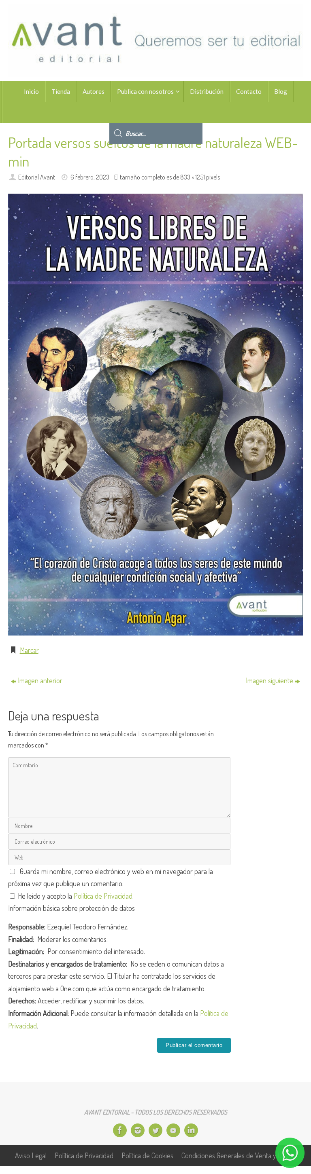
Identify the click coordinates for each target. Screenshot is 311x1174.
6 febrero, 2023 (89, 177)
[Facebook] (120, 1130)
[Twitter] (155, 1130)
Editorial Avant (36, 177)
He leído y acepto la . (75, 895)
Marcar (29, 650)
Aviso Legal (31, 1155)
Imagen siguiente (269, 680)
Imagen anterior (40, 680)
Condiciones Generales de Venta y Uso (234, 1155)
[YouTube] (173, 1130)
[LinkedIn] (191, 1130)
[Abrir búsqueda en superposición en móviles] (155, 112)
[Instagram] (138, 1130)
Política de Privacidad (103, 895)
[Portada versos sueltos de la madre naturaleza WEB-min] (155, 415)
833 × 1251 (192, 177)
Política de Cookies (147, 1155)
